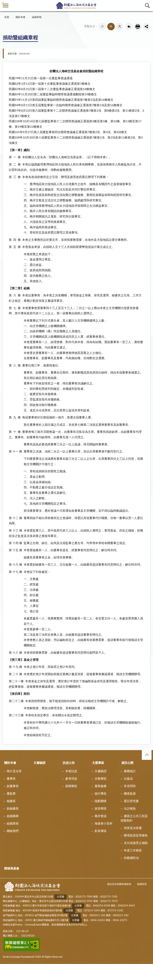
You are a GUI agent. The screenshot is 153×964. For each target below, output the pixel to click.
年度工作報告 (133, 850)
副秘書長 (13, 808)
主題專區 (98, 762)
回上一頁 (129, 26)
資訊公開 (127, 762)
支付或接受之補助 (136, 843)
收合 (147, 755)
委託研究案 (131, 801)
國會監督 (130, 793)
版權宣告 (142, 884)
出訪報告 (130, 808)
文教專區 (101, 778)
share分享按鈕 (146, 26)
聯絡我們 (13, 831)
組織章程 (37, 17)
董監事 (11, 793)
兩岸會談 (101, 816)
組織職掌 (13, 816)
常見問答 (130, 786)
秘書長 (11, 801)
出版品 (128, 778)
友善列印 (137, 26)
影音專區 (101, 831)
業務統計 (130, 771)
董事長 (11, 778)
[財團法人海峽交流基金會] (76, 5)
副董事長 (13, 786)
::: (3, 2)
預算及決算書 (133, 828)
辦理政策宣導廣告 (136, 835)
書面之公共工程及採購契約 (134, 818)
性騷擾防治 (131, 857)
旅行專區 (101, 793)
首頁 (6, 17)
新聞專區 (71, 786)
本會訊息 (71, 771)
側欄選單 (5, 5)
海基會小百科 (104, 823)
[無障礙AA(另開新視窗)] (22, 950)
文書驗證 (40, 762)
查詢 (147, 5)
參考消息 (71, 778)
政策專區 (101, 808)
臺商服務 (101, 786)
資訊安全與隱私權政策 (119, 884)
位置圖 (60, 897)
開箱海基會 (11, 868)
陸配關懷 (101, 801)
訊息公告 (69, 762)
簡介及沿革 (14, 771)
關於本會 (20, 17)
